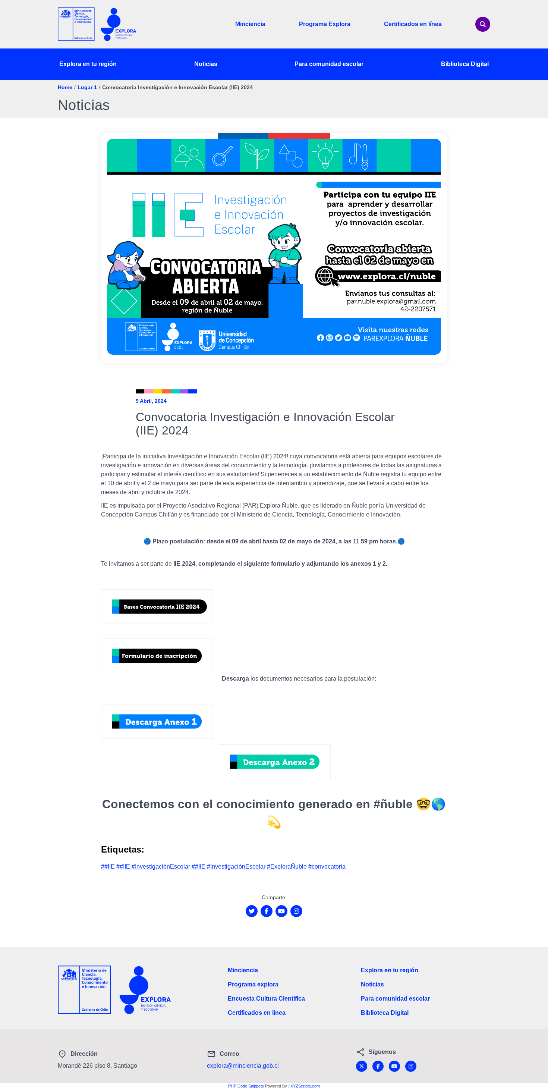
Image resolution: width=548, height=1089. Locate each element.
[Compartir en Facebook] (267, 911)
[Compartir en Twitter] (252, 911)
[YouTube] (394, 1066)
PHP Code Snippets (246, 1086)
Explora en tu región (88, 64)
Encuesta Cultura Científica (266, 998)
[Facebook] (378, 1066)
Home (65, 87)
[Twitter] (361, 1066)
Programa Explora (324, 24)
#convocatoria (327, 866)
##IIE (108, 866)
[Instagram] (410, 1066)
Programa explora (253, 984)
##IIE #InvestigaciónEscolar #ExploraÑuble (250, 866)
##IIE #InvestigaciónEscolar (154, 866)
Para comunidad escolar (329, 64)
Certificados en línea (413, 24)
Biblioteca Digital (465, 64)
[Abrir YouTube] (281, 911)
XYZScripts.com (305, 1086)
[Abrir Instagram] (296, 911)
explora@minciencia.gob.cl (243, 1066)
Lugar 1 (87, 87)
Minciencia (250, 24)
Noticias (205, 64)
